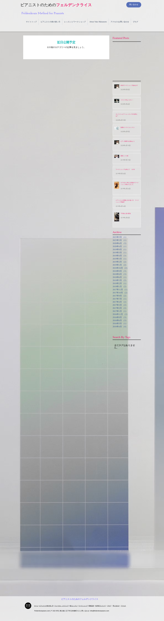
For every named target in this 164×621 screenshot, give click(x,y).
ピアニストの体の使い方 (46, 605)
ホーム (36, 605)
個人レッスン (73, 605)
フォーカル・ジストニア (61, 605)
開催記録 (91, 605)
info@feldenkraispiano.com (99, 611)
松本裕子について (100, 605)
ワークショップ (83, 605)
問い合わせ (116, 605)
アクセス (123, 605)
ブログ (109, 605)
